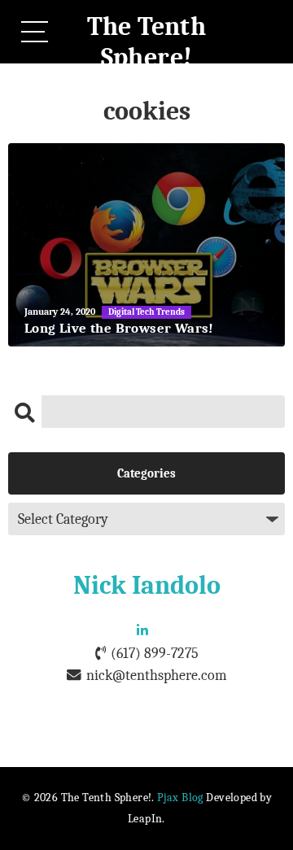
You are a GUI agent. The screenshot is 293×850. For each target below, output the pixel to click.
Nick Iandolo (147, 585)
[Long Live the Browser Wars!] (146, 245)
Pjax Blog (180, 797)
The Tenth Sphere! (147, 41)
